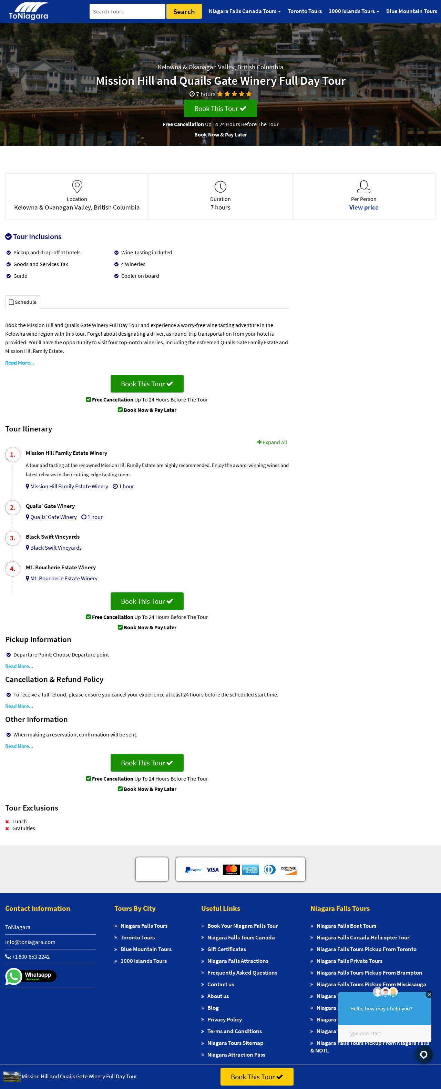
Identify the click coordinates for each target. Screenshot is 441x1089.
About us (218, 996)
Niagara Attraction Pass (236, 1054)
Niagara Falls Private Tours (349, 961)
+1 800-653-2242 (31, 956)
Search (184, 11)
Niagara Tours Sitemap (235, 1043)
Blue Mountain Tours (411, 11)
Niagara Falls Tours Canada (241, 937)
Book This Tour (216, 108)
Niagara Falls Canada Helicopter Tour (363, 937)
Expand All (274, 442)
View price (364, 207)
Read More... (19, 362)
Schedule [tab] (25, 301)
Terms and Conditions (234, 1031)
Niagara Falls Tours (144, 925)
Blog (213, 1007)
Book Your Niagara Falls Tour (242, 925)
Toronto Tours (305, 11)
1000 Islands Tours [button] (352, 11)
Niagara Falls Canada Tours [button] (243, 11)
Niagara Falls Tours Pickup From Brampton (369, 972)
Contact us (220, 984)
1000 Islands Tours (144, 961)
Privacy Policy (224, 1019)
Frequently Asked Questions (242, 972)
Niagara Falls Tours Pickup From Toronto (367, 949)
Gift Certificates (226, 949)
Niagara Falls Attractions (237, 961)
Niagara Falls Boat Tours (346, 925)
